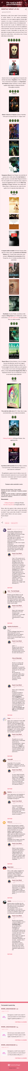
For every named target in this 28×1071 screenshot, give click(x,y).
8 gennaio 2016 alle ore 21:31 (18, 529)
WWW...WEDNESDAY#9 (9, 1045)
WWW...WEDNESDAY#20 (9, 1009)
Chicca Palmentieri (17, 658)
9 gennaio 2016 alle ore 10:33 (14, 627)
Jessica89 (10, 759)
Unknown (9, 822)
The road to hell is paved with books (14, 3)
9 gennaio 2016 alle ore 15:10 (14, 760)
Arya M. (9, 529)
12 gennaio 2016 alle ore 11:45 (18, 901)
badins (18, 1068)
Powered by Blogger (15, 1065)
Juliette (9, 901)
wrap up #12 (14, 523)
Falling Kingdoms (8, 438)
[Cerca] (26, 3)
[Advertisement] (14, 989)
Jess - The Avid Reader (13, 591)
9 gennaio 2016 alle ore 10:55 (17, 718)
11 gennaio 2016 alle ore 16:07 (14, 868)
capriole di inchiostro (12, 626)
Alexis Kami (10, 867)
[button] (26, 9)
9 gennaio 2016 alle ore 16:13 (18, 792)
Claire (8, 718)
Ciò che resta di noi (13, 317)
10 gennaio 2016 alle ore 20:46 (14, 823)
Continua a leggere (21, 1022)
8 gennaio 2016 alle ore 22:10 (14, 592)
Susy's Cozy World (17, 553)
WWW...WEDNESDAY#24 (9, 1027)
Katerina (9, 792)
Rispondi (9, 587)
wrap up (7, 523)
